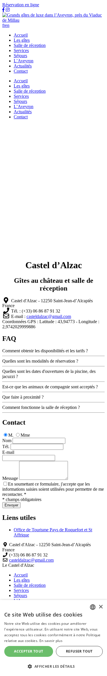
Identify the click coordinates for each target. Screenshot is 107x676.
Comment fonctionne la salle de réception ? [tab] (41, 407)
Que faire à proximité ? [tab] (23, 397)
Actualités (23, 65)
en (7, 25)
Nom (6, 440)
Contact (21, 71)
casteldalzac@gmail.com (49, 316)
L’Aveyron (23, 60)
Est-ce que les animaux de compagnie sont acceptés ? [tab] (50, 386)
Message (10, 478)
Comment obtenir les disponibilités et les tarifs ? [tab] (45, 350)
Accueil (21, 35)
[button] (53, 666)
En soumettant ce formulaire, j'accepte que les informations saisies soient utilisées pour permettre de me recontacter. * (53, 489)
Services (21, 50)
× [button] (100, 607)
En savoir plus (50, 640)
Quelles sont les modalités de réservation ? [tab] (40, 361)
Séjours (20, 55)
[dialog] (53, 638)
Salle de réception (30, 45)
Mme (25, 435)
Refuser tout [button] (79, 651)
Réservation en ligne (20, 4)
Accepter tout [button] (28, 651)
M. (10, 435)
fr (3, 25)
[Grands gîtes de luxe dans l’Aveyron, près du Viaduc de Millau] (53, 20)
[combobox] (93, 607)
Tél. (5, 446)
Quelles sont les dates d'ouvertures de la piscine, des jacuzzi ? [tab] (49, 374)
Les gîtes (22, 40)
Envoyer (11, 505)
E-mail (8, 452)
